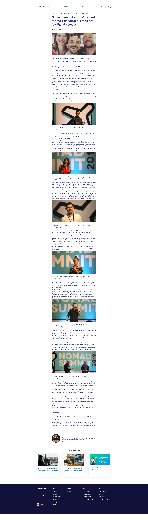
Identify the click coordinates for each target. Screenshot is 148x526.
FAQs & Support (86, 491)
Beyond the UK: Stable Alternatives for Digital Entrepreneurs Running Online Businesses (73, 470)
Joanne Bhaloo (55, 282)
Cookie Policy (101, 497)
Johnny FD (61, 395)
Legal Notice (101, 494)
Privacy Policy (101, 496)
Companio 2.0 (55, 491)
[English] (38, 504)
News (64, 29)
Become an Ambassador (87, 496)
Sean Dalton (54, 133)
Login (101, 6)
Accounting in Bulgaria (56, 496)
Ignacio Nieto (55, 29)
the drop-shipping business (74, 238)
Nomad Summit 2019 (68, 58)
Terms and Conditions (102, 491)
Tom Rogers (54, 330)
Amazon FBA (55, 501)
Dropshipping (55, 504)
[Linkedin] (41, 495)
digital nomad (57, 70)
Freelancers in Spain (56, 494)
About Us (69, 491)
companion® (55, 499)
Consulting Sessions (87, 494)
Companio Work (55, 502)
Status (38, 500)
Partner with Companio (87, 497)
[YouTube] (43, 495)
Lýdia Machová (55, 182)
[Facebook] (39, 495)
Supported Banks (101, 501)
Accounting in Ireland (56, 497)
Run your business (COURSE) (88, 499)
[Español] (42, 504)
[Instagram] (37, 495)
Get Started (108, 6)
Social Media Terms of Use (103, 499)
